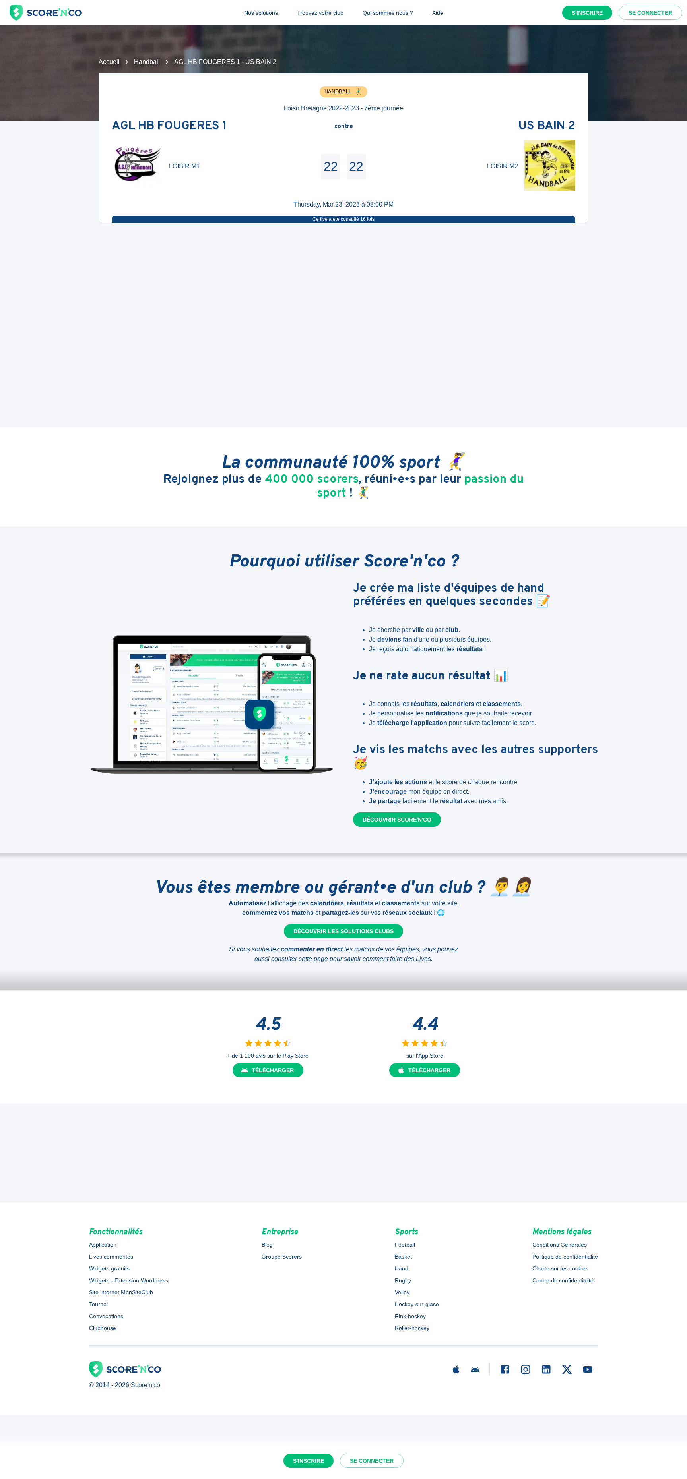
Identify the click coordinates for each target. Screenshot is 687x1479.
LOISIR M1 (184, 166)
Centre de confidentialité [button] (563, 1280)
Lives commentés (111, 1256)
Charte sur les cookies (560, 1268)
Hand (401, 1268)
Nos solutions (261, 13)
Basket (403, 1256)
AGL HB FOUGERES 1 (169, 126)
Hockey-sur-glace (417, 1304)
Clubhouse (102, 1328)
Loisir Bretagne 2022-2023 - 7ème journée (343, 108)
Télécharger (273, 1070)
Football (405, 1244)
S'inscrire (587, 13)
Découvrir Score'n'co (397, 819)
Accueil (109, 61)
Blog (267, 1244)
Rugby (403, 1280)
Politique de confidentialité (565, 1256)
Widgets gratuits (109, 1268)
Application (102, 1244)
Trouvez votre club (320, 13)
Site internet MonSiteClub (121, 1292)
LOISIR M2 (502, 166)
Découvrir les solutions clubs (343, 931)
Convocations (106, 1316)
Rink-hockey (410, 1316)
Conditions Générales (559, 1244)
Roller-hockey (412, 1328)
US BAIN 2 (546, 126)
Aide (437, 13)
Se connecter (650, 13)
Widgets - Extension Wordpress (128, 1280)
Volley (402, 1292)
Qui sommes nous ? (388, 13)
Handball (147, 61)
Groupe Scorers (282, 1256)
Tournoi (98, 1304)
